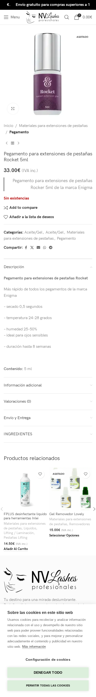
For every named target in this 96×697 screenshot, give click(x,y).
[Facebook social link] (26, 247)
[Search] (67, 17)
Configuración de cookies (48, 659)
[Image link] (41, 580)
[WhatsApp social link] (45, 247)
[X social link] (32, 247)
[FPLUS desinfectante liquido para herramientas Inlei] (25, 488)
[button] (16, 549)
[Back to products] (13, 143)
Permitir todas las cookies (48, 685)
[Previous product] (7, 143)
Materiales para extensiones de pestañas (53, 126)
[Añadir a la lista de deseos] (40, 474)
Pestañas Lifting (15, 538)
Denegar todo (48, 672)
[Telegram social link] (51, 247)
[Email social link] (38, 247)
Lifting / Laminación (19, 533)
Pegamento (19, 132)
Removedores (79, 524)
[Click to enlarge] (12, 108)
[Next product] (18, 143)
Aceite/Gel (33, 232)
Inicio (8, 126)
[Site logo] (42, 17)
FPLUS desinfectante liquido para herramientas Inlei (25, 516)
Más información (34, 646)
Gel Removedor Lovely (66, 514)
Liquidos (30, 528)
